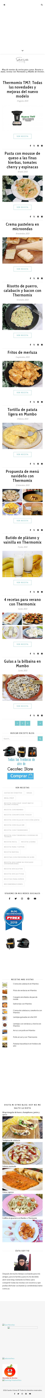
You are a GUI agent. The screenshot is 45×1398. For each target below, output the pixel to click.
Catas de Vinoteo (13, 793)
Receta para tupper (14, 847)
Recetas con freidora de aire (19, 857)
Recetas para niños (14, 879)
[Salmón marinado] (22, 1179)
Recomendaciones (13, 884)
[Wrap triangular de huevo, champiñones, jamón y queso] (22, 1127)
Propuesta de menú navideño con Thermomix (22, 476)
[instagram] (22, 1394)
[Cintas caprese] (22, 1205)
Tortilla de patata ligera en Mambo (22, 411)
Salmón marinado (9, 1166)
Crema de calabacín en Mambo (26, 984)
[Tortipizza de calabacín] (22, 1153)
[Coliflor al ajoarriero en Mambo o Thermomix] (22, 1231)
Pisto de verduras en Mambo (25, 990)
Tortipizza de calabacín (11, 1140)
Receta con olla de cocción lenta (22, 820)
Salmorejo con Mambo (22, 1003)
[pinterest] (26, 1394)
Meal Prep (9, 798)
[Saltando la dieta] (23, 62)
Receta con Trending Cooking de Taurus (21, 836)
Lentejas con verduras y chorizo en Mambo (27, 1024)
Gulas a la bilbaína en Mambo (22, 663)
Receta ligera (28, 842)
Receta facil (10, 842)
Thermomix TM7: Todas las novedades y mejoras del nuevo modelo (22, 89)
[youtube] (30, 1394)
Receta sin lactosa (14, 874)
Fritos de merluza (22, 352)
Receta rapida (11, 852)
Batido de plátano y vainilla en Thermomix (22, 540)
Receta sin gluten (13, 869)
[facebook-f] (14, 1394)
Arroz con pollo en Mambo (24, 1030)
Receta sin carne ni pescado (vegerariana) (18, 863)
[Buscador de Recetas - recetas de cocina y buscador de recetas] (22, 1371)
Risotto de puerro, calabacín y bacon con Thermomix (22, 290)
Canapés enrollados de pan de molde (25, 998)
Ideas (29, 793)
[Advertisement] (22, 23)
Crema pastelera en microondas (22, 226)
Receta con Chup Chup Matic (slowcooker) (19, 803)
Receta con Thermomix (16, 830)
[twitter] (18, 1394)
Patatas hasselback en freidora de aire (27, 1044)
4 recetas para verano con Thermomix (22, 601)
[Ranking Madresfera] (22, 1380)
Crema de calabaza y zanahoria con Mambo (27, 1011)
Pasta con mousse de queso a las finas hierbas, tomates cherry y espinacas (22, 160)
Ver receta (22, 136)
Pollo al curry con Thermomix (25, 1037)
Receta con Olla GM (14, 825)
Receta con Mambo (13, 810)
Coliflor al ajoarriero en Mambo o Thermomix (19, 1218)
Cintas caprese (8, 1192)
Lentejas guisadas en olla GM (25, 1017)
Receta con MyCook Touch (18, 815)
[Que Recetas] (22, 1325)
